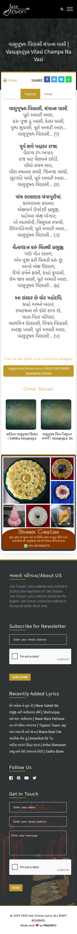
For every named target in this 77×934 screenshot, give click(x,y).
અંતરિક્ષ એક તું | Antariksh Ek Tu (31, 738)
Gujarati (30, 94)
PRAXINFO (49, 925)
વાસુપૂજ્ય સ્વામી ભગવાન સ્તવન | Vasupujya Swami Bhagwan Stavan (38, 370)
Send (16, 888)
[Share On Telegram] (61, 79)
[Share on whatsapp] (69, 79)
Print (12, 80)
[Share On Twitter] (54, 79)
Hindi (48, 94)
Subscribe (20, 677)
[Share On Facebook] (47, 79)
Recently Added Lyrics (34, 693)
